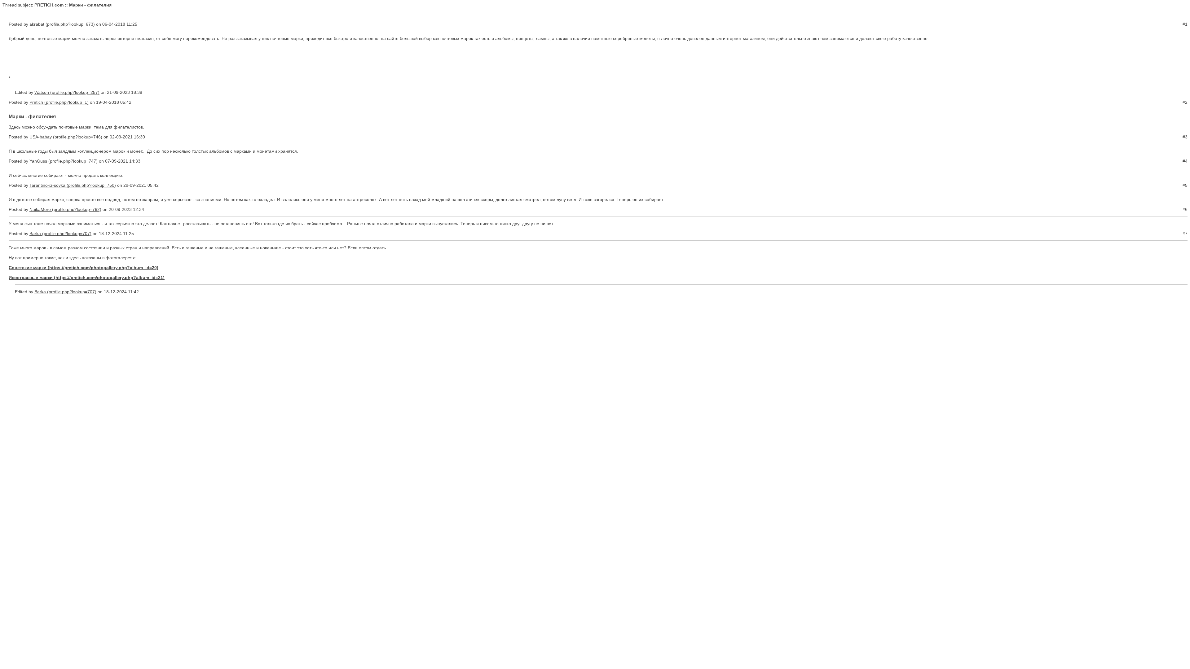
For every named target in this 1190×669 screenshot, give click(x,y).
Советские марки (27, 267)
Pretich (36, 102)
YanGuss (38, 161)
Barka (35, 233)
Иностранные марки (31, 277)
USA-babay (40, 136)
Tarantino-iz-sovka (47, 185)
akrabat (36, 24)
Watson (41, 92)
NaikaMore (40, 209)
